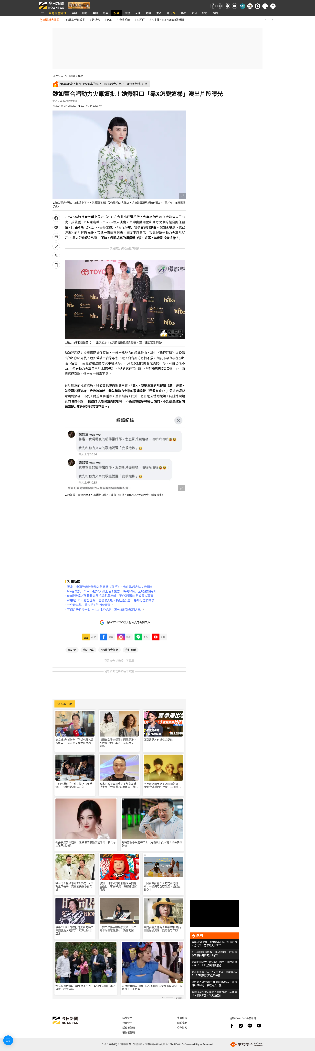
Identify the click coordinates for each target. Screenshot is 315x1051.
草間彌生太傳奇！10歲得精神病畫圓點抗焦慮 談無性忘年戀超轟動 (162, 929)
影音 (183, 13)
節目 (194, 13)
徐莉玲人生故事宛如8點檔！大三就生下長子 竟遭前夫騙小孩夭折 (74, 886)
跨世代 (96, 19)
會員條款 (182, 1017)
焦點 (74, 13)
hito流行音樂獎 (109, 649)
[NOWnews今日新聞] (51, 5)
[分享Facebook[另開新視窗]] (56, 218)
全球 (137, 13)
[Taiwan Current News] (242, 6)
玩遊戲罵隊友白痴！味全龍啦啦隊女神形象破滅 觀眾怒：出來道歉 (152, 987)
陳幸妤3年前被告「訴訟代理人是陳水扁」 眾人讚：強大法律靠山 (74, 741)
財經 (148, 13)
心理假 (141, 19)
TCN (109, 19)
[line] (227, 6)
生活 (158, 13)
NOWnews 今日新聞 (63, 76)
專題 (105, 13)
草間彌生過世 (57, 13)
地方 (204, 13)
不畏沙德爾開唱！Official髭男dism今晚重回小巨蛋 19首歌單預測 (162, 785)
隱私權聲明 (128, 1027)
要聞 (95, 13)
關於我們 (182, 1022)
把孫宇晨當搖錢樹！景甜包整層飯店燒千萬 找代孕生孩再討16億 (85, 844)
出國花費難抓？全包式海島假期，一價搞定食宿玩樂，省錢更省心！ (162, 886)
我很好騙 (130, 649)
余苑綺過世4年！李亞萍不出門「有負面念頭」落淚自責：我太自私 (85, 987)
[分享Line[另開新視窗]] (56, 227)
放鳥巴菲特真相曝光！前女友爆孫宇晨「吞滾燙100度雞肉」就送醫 (119, 785)
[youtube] (234, 6)
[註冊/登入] (273, 6)
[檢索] (265, 6)
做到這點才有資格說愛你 (158, 739)
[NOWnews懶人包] (250, 6)
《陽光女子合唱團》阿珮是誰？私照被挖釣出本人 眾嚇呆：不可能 (118, 742)
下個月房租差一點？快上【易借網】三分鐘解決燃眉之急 (73, 785)
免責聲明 (127, 1022)
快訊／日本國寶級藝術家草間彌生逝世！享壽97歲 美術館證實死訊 (118, 886)
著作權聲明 (128, 1032)
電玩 (169, 13)
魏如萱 (72, 649)
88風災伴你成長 (75, 19)
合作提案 (182, 1027)
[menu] (42, 13)
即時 (84, 13)
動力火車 (88, 649)
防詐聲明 (127, 1017)
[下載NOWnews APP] (257, 6)
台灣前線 (124, 19)
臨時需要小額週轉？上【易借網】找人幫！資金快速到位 (152, 844)
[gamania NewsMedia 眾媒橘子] (246, 1044)
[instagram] (220, 6)
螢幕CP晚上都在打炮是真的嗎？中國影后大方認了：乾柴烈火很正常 (74, 930)
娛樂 (116, 13)
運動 (127, 13)
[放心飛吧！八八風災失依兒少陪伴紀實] (79, 5)
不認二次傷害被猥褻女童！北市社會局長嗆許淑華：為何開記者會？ (118, 929)
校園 (215, 13)
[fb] (213, 6)
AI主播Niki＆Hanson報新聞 (168, 19)
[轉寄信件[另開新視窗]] (56, 237)
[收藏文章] (56, 265)
